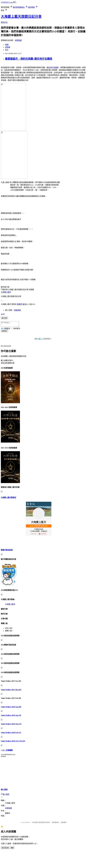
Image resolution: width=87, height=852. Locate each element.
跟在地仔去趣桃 (53, 67)
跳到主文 (4, 22)
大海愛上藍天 (6, 292)
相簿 (6, 45)
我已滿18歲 (5, 848)
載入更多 (4, 318)
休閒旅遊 (18, 40)
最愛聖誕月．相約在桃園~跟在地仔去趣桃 (28, 58)
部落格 (7, 47)
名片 (6, 50)
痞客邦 (19, 304)
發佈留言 (4, 331)
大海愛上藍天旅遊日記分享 (21, 16)
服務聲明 (63, 822)
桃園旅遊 (17, 310)
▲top (3, 314)
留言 (24, 304)
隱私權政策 (55, 822)
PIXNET (27, 822)
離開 (12, 848)
